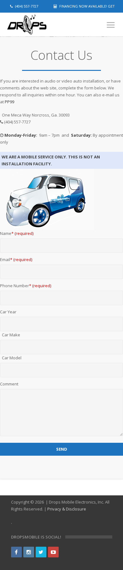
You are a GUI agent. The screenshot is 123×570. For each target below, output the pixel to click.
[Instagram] (28, 552)
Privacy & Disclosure (66, 509)
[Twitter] (41, 552)
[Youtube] (53, 552)
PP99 (9, 102)
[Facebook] (16, 552)
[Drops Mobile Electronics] (37, 24)
